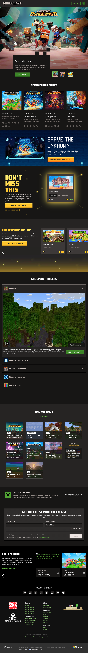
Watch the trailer (75, 345)
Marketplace (46, 605)
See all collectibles (8, 568)
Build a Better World (29, 622)
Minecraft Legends (29, 611)
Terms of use (46, 647)
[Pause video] (7, 343)
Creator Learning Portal (30, 618)
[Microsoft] (77, 647)
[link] (24, 592)
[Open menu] (83, 3)
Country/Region (50, 521)
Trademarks (54, 647)
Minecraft (27, 605)
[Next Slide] (12, 252)
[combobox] (63, 525)
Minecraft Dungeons (29, 609)
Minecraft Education (29, 613)
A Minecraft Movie (29, 624)
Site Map (45, 618)
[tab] (55, 74)
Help (44, 614)
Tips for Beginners (47, 612)
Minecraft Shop (47, 607)
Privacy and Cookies (23, 647)
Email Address (11, 521)
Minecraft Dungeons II (30, 607)
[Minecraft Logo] (12, 3)
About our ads (62, 647)
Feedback (45, 616)
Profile (44, 627)
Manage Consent (43, 637)
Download (45, 620)
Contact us (45, 622)
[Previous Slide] (4, 252)
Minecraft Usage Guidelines (31, 637)
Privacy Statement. (44, 537)
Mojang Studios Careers (30, 620)
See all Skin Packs (11, 210)
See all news (43, 416)
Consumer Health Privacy (36, 647)
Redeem (45, 629)
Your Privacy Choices (37, 649)
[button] (76, 536)
